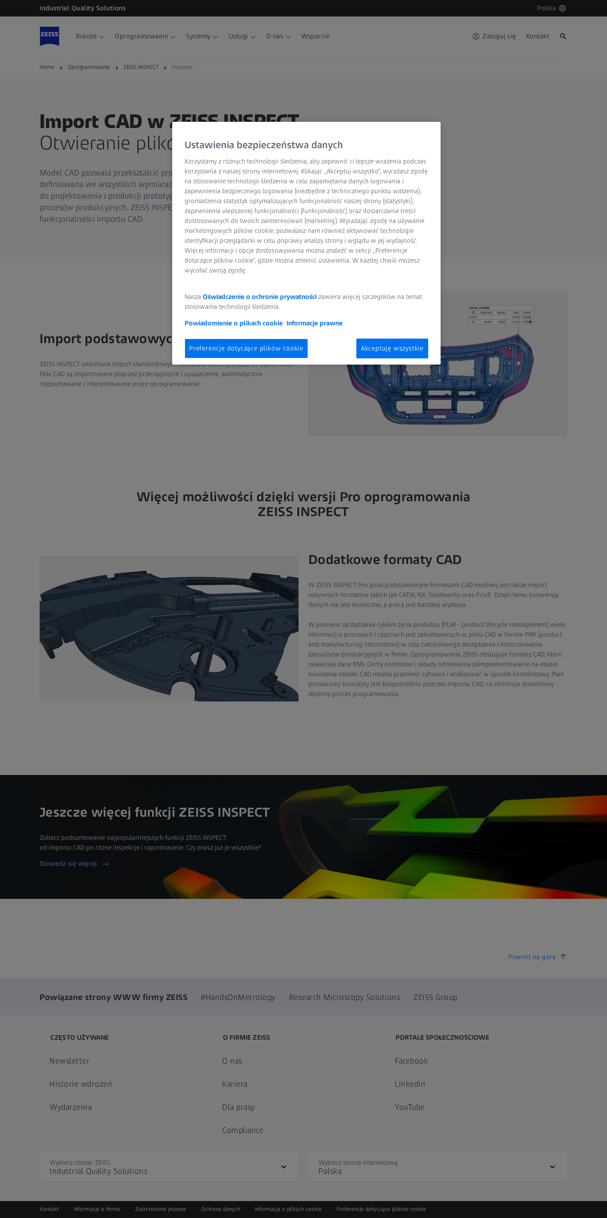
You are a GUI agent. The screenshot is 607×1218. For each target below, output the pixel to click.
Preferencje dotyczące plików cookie (246, 348)
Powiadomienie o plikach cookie (234, 323)
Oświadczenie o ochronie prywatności (260, 297)
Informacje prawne (315, 323)
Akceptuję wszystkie (392, 348)
